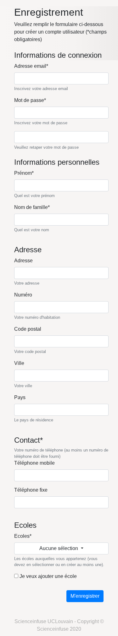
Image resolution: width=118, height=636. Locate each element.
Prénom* (24, 173)
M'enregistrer (84, 596)
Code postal (27, 329)
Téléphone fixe (31, 490)
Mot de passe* (30, 100)
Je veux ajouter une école (47, 576)
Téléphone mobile (34, 463)
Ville (19, 363)
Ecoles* (22, 536)
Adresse (23, 260)
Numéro (23, 294)
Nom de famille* (32, 207)
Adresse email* (31, 66)
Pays (19, 397)
